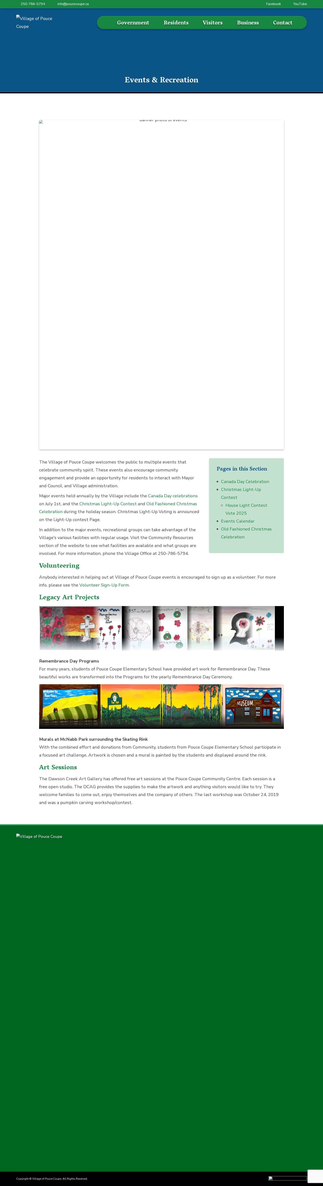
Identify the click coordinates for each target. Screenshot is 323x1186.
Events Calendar (237, 521)
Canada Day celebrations (173, 496)
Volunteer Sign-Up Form (104, 585)
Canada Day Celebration (245, 482)
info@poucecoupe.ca (73, 4)
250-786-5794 (33, 4)
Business (248, 23)
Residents (176, 23)
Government (133, 23)
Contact (282, 23)
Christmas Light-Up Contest (108, 504)
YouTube (300, 4)
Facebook (273, 4)
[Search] (107, 22)
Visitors (213, 23)
